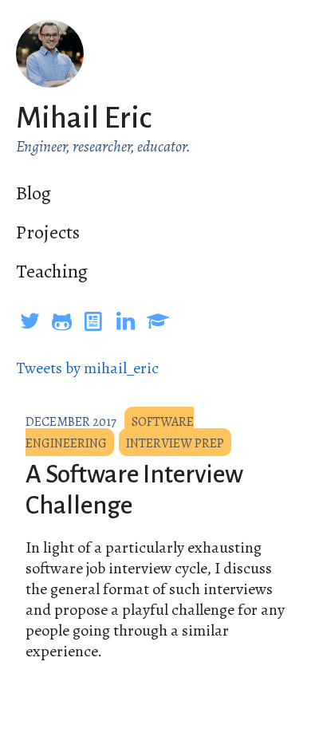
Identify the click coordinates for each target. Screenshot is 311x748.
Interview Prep (175, 443)
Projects (48, 232)
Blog (33, 193)
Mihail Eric (84, 118)
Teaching (52, 271)
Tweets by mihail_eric (87, 368)
